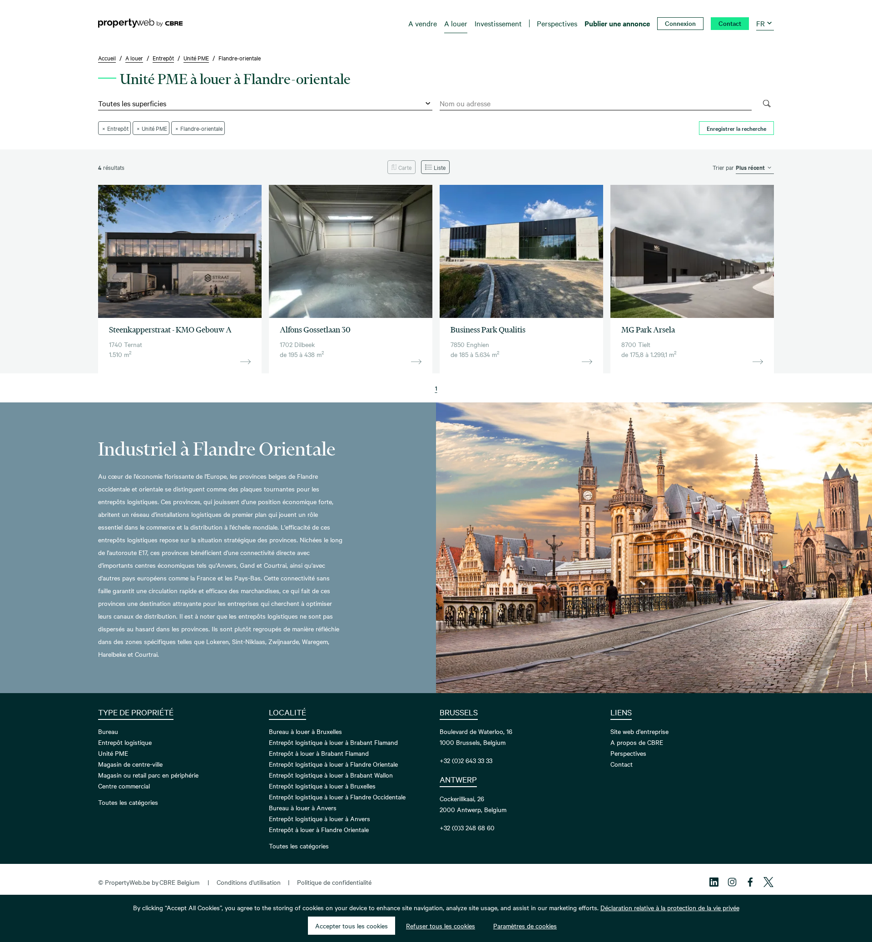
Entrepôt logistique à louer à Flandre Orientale (333, 763)
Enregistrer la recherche (736, 128)
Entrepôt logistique (125, 742)
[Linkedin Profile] (713, 882)
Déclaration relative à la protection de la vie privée (669, 907)
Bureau (108, 731)
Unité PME (113, 753)
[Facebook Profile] (750, 882)
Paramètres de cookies (525, 925)
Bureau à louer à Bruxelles (305, 731)
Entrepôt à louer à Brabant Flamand (319, 753)
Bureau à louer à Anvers (303, 807)
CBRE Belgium (179, 882)
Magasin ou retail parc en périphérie (148, 774)
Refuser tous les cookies (440, 925)
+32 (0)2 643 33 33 (466, 760)
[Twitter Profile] (768, 882)
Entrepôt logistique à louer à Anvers (319, 818)
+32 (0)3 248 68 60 (467, 827)
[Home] (140, 23)
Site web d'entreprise (639, 731)
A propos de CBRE (636, 742)
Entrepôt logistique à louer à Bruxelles (322, 785)
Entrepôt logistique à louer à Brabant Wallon (331, 774)
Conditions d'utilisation (249, 882)
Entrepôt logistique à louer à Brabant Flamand (333, 742)
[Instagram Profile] (732, 882)
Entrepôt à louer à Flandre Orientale (319, 829)
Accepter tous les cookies (351, 925)
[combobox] (596, 103)
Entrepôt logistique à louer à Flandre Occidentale (337, 796)
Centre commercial (124, 785)
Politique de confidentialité (334, 882)
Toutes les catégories (128, 802)
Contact (621, 763)
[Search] (766, 103)
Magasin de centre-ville (130, 763)
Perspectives (628, 753)
